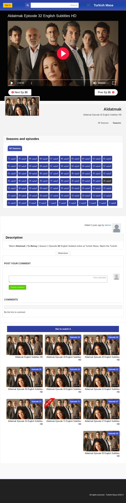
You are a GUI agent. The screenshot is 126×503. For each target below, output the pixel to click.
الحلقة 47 (54, 173)
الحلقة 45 (75, 173)
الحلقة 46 (65, 173)
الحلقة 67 (54, 159)
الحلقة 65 (75, 159)
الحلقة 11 (12, 203)
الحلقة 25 (75, 188)
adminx (108, 225)
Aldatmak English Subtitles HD (29, 357)
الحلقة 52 (107, 166)
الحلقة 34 (86, 181)
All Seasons (15, 148)
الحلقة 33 (97, 181)
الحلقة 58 (44, 166)
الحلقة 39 (33, 181)
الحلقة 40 (22, 181)
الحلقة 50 (22, 173)
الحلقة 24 (86, 188)
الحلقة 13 (97, 195)
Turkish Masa (103, 5)
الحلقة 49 (33, 173)
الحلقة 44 (86, 173)
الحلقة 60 (22, 166)
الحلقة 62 (107, 159)
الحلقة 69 (33, 159)
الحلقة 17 (54, 195)
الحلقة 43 (97, 173)
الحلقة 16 (65, 195)
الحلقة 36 (65, 181)
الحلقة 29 (33, 188)
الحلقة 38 (44, 181)
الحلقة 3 (92, 203)
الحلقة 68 (44, 159)
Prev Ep (105, 92)
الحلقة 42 (107, 173)
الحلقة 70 (22, 159)
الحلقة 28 (44, 188)
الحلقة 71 (12, 159)
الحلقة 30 (22, 188)
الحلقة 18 (44, 195)
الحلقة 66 (65, 159)
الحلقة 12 (107, 195)
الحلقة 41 (12, 181)
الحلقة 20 (22, 195)
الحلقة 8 (42, 203)
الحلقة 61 (12, 166)
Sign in (8, 5)
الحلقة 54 (86, 166)
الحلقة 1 (112, 203)
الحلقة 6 (62, 203)
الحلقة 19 (33, 195)
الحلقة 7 (52, 203)
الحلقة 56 (65, 166)
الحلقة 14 (86, 195)
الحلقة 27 (54, 188)
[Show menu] (88, 5)
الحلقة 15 (75, 195)
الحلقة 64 (86, 159)
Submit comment (17, 287)
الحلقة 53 (97, 166)
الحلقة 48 (44, 173)
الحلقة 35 (75, 181)
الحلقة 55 (75, 166)
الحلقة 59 (33, 166)
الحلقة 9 (32, 203)
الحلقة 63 (97, 159)
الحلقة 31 (12, 188)
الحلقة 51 (12, 173)
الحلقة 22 (107, 188)
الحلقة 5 (72, 203)
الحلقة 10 (22, 203)
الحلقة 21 (12, 195)
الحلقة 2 (102, 203)
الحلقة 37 (54, 181)
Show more (63, 253)
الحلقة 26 (65, 188)
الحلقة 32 (107, 181)
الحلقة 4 (82, 203)
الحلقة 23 (97, 188)
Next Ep (20, 92)
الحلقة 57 (54, 166)
